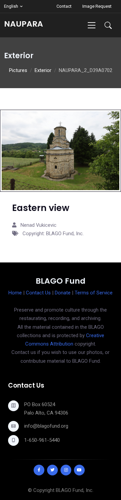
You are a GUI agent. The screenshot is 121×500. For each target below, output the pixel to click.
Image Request (97, 6)
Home (15, 293)
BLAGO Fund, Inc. (74, 490)
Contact (64, 6)
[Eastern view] (60, 150)
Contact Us (38, 293)
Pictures (18, 70)
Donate (63, 293)
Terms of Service (94, 293)
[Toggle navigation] (91, 25)
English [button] (11, 6)
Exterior (43, 70)
